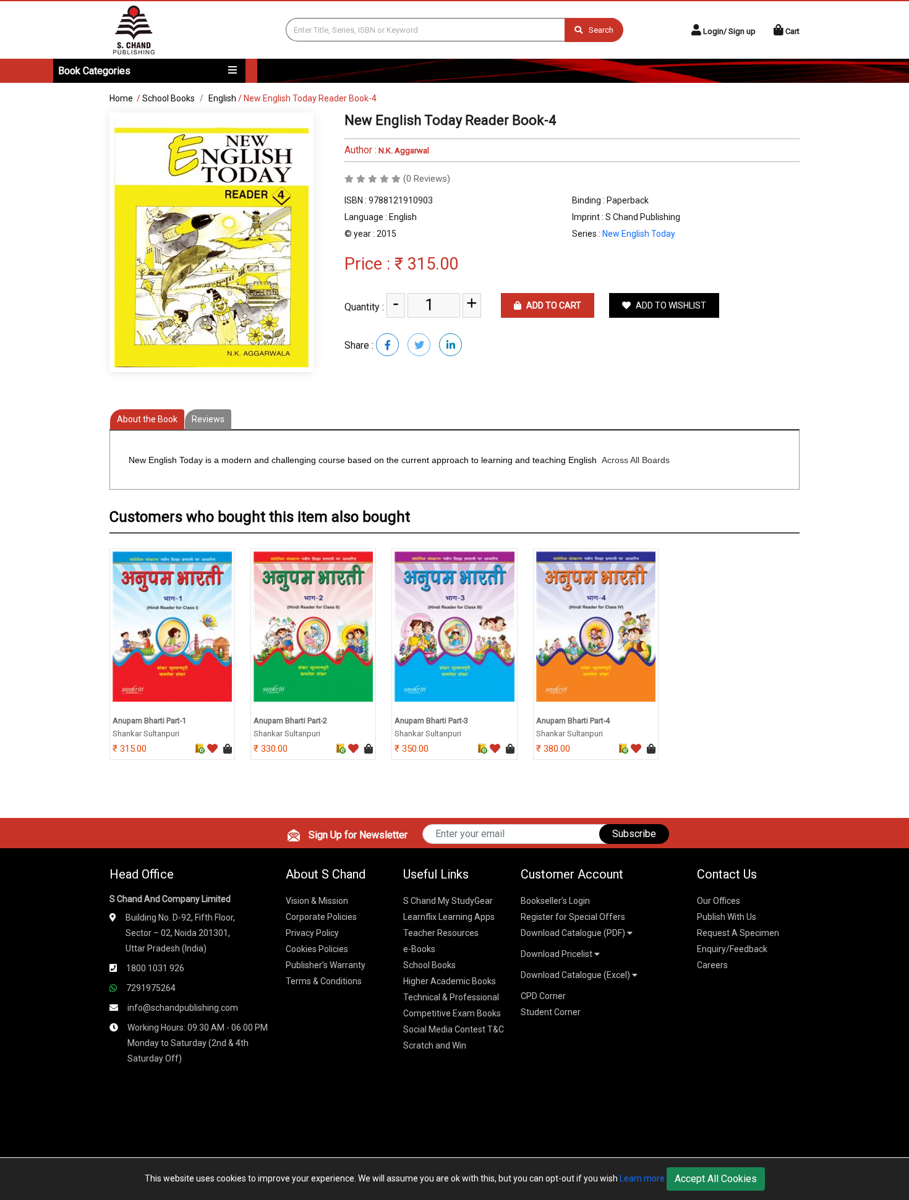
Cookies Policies (317, 949)
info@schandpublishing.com (182, 1008)
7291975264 (151, 988)
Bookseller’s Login (555, 901)
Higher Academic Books (449, 981)
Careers (712, 965)
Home (121, 98)
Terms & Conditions (324, 981)
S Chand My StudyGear (448, 901)
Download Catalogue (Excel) (576, 975)
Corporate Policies (321, 917)
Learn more (642, 1178)
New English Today (638, 234)
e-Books (419, 949)
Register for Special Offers (573, 917)
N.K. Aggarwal (403, 150)
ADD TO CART (552, 305)
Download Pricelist (557, 954)
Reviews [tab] (208, 419)
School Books (168, 98)
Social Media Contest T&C (453, 1029)
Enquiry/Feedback (732, 949)
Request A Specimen (738, 933)
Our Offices (718, 901)
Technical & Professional (451, 997)
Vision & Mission (317, 901)
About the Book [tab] (147, 419)
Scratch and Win (434, 1045)
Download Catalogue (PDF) (574, 933)
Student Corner (551, 1012)
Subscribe (634, 834)
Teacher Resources (441, 933)
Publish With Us (726, 917)
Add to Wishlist (670, 305)
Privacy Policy (312, 933)
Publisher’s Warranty (325, 965)
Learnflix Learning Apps (449, 917)
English (222, 98)
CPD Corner (543, 996)
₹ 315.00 (426, 264)
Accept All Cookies (716, 1179)
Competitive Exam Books (452, 1013)
